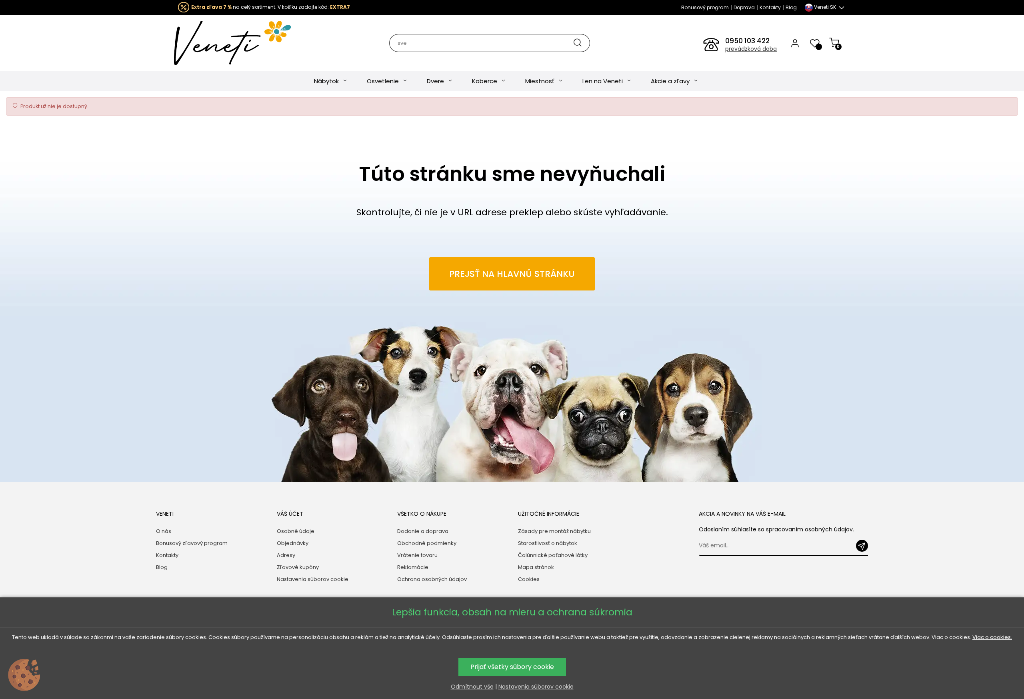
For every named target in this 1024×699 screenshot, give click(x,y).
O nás (163, 531)
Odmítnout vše (472, 687)
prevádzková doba (751, 49)
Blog (791, 7)
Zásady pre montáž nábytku (554, 531)
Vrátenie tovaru (417, 555)
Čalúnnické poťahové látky (553, 555)
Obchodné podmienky (426, 543)
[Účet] (795, 43)
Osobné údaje (295, 531)
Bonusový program (705, 7)
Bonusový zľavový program (192, 543)
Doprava (744, 7)
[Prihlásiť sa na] (862, 546)
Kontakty (770, 7)
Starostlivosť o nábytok (547, 543)
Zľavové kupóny (298, 567)
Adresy (286, 555)
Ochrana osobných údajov (432, 579)
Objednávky (292, 543)
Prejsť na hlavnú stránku (512, 274)
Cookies (529, 579)
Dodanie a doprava (422, 531)
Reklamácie (412, 567)
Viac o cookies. (992, 637)
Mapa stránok (536, 567)
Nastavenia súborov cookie (312, 579)
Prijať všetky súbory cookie (512, 666)
